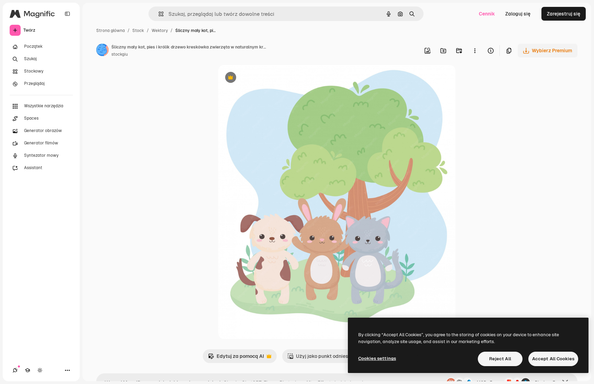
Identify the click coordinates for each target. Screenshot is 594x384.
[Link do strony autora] (102, 51)
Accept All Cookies (553, 359)
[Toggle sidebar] (67, 13)
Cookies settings (377, 358)
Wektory (160, 30)
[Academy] (27, 370)
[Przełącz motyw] (39, 370)
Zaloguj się (517, 14)
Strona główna (110, 30)
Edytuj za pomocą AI (236, 358)
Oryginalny (266, 78)
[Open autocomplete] (158, 14)
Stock (138, 30)
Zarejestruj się (563, 14)
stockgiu (119, 54)
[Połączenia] (15, 370)
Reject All (500, 359)
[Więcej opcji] (475, 50)
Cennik (487, 14)
